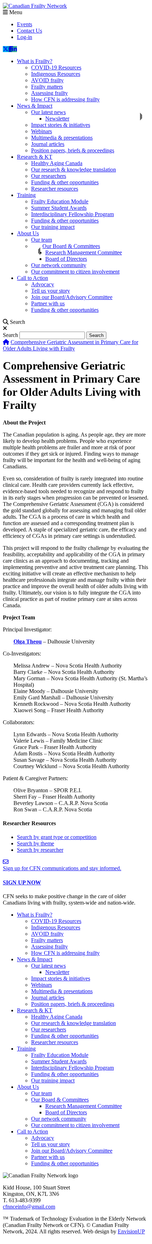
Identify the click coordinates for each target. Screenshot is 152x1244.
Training (26, 195)
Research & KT (34, 157)
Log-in (24, 37)
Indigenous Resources (55, 74)
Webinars (41, 131)
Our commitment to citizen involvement (75, 272)
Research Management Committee (83, 252)
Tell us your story (50, 291)
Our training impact (53, 227)
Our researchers (48, 176)
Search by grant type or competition (57, 837)
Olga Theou (27, 641)
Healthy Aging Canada (56, 163)
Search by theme (35, 843)
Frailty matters (47, 87)
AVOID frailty (47, 80)
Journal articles (47, 144)
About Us (28, 233)
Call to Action (32, 278)
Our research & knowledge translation (73, 170)
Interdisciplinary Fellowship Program (72, 214)
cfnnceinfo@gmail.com (29, 1207)
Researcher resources (54, 189)
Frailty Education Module (59, 201)
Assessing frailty (49, 93)
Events (24, 24)
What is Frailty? (34, 61)
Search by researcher (40, 850)
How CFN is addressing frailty (65, 99)
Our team (41, 240)
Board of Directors (66, 259)
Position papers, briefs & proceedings (72, 150)
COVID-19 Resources (56, 67)
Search (10, 335)
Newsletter (57, 119)
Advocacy (42, 284)
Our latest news (48, 112)
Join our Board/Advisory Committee (71, 297)
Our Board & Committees (71, 246)
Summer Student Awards (59, 208)
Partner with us (48, 303)
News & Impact (34, 106)
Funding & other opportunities (65, 182)
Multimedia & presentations (62, 138)
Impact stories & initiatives (60, 125)
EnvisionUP (131, 1231)
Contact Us (29, 31)
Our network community (58, 265)
